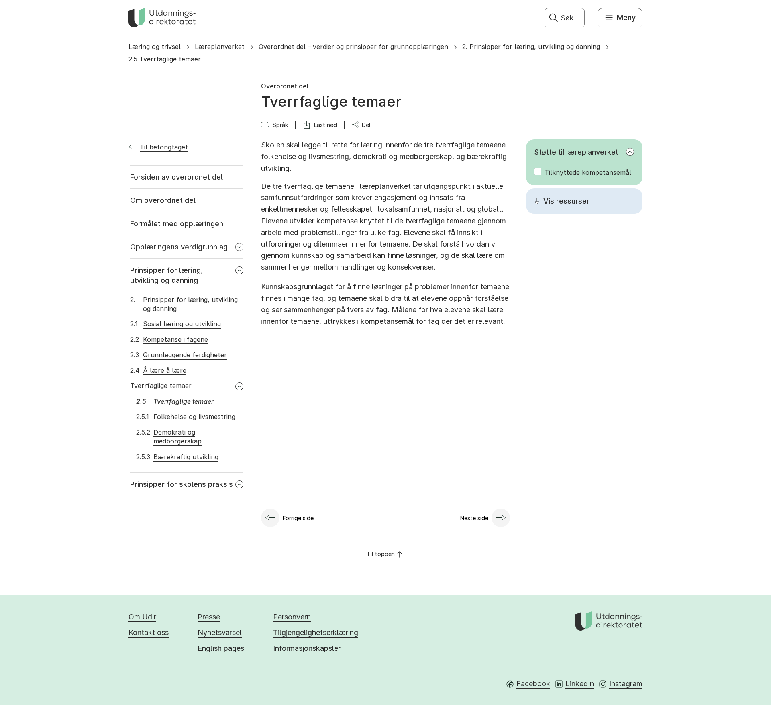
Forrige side (298, 518)
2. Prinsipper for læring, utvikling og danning (531, 47)
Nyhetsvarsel (220, 632)
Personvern (292, 617)
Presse (209, 617)
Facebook (533, 683)
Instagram (625, 683)
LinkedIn (579, 683)
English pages (221, 648)
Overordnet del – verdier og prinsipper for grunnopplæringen (353, 47)
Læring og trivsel (154, 47)
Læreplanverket (220, 47)
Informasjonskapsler (307, 648)
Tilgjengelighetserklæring (315, 632)
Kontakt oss (148, 632)
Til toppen (381, 553)
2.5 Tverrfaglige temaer (164, 59)
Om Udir (142, 617)
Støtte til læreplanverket (576, 152)
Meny (626, 17)
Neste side (474, 518)
